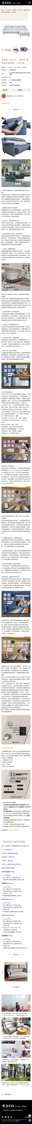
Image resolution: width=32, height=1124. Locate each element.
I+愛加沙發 (11, 857)
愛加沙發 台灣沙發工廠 (14, 864)
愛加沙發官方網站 (13, 853)
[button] (2, 50)
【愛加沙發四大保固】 (7, 748)
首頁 (2, 10)
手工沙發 (8, 10)
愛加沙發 (10, 860)
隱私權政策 (28, 1117)
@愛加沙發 (9, 849)
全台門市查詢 (10, 868)
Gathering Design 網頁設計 (13, 1121)
